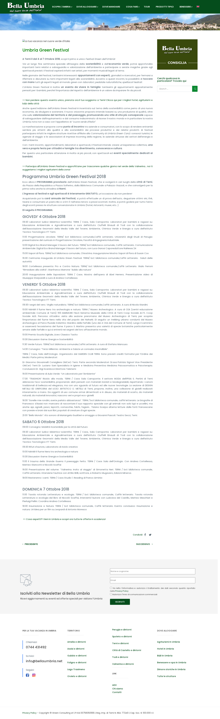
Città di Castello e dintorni (126, 650)
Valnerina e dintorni (123, 664)
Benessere (185, 6)
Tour (147, 6)
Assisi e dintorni (75, 648)
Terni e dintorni (120, 643)
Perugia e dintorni (121, 629)
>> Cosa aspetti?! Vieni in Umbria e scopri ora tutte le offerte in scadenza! (64, 519)
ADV (114, 685)
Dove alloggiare (86, 6)
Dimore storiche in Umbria (171, 669)
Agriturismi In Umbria (168, 641)
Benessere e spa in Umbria (171, 662)
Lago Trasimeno (76, 669)
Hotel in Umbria (165, 648)
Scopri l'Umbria (61, 6)
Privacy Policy (121, 591)
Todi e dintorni (120, 657)
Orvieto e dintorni (76, 676)
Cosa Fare (132, 6)
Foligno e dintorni (76, 662)
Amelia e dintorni (76, 641)
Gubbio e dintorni (76, 655)
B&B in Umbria (164, 655)
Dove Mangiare (111, 6)
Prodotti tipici (165, 6)
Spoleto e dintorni (122, 636)
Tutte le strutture (166, 676)
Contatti (116, 692)
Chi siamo (117, 688)
